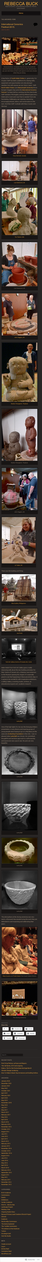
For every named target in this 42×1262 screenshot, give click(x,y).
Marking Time (5, 1209)
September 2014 (6, 1153)
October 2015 (5, 1129)
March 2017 (5, 1112)
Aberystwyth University (25, 87)
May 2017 (4, 1110)
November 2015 (6, 1126)
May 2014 (4, 1163)
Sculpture (4, 1219)
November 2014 (6, 1148)
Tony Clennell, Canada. (19, 155)
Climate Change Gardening (9, 1070)
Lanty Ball (14, 736)
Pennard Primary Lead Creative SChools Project (16, 1214)
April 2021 (4, 1093)
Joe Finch (19, 633)
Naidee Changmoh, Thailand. (19, 403)
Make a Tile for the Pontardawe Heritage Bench (16, 1068)
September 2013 (6, 1172)
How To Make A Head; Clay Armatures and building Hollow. (19, 1073)
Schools (3, 1216)
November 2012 (6, 1184)
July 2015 (4, 1134)
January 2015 (5, 1146)
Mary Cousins (6, 976)
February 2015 (5, 1143)
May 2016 (4, 1117)
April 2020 (4, 1098)
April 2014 (4, 1165)
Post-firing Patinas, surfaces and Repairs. (14, 1063)
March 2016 (5, 1122)
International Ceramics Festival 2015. (12, 25)
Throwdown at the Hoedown (10, 1228)
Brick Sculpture (6, 1192)
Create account (6, 1244)
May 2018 (4, 1105)
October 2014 (5, 1151)
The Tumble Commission (9, 1226)
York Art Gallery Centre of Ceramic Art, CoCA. (19, 662)
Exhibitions (4, 1200)
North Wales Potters (8, 87)
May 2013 (4, 1177)
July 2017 (4, 1107)
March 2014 (5, 1167)
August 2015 (5, 1131)
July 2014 (4, 1158)
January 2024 (5, 1081)
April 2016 (4, 1119)
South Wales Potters (18, 78)
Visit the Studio (6, 1236)
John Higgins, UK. (19, 337)
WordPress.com (6, 1253)
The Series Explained (7, 1224)
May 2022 (4, 1088)
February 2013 (5, 1179)
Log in (3, 1246)
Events (3, 1197)
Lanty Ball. (20, 721)
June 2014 (4, 1160)
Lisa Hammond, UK (19, 182)
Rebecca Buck (21, 3)
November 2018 (6, 1102)
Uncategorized (6, 1233)
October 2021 (5, 1090)
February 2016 (5, 1124)
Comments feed (6, 1251)
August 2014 (5, 1155)
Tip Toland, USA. (19, 237)
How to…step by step (8, 1204)
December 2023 (6, 1083)
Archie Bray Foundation (15, 734)
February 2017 (5, 1114)
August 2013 (5, 1175)
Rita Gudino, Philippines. (19, 603)
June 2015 (4, 1136)
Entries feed (5, 1249)
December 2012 (6, 1182)
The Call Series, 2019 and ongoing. (12, 1065)
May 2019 (4, 1100)
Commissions (5, 1195)
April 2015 (4, 1139)
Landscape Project (7, 1207)
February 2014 (5, 1170)
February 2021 (5, 1095)
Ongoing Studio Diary (8, 1212)
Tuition (3, 1231)
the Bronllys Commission (9, 1221)
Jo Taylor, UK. (19, 565)
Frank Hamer (17, 976)
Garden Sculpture (6, 1202)
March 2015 (5, 1141)
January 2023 (5, 1086)
